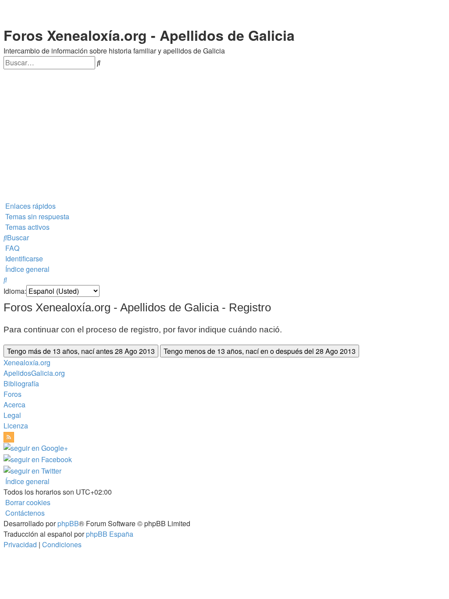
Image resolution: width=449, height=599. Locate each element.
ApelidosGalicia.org (34, 373)
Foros (12, 394)
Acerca (14, 404)
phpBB (68, 523)
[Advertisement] (224, 135)
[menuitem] (36, 216)
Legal (12, 415)
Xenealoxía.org (27, 362)
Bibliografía (21, 383)
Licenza (16, 426)
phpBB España (109, 534)
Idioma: (15, 291)
